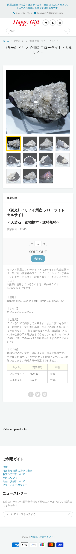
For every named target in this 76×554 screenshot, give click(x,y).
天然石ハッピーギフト (41, 536)
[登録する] (69, 514)
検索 (5, 467)
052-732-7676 (24, 13)
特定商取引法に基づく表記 (17, 470)
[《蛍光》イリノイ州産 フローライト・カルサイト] (38, 102)
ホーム (6, 41)
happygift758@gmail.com (50, 13)
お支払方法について (14, 474)
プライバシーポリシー (15, 484)
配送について (10, 477)
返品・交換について (14, 481)
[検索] (65, 31)
